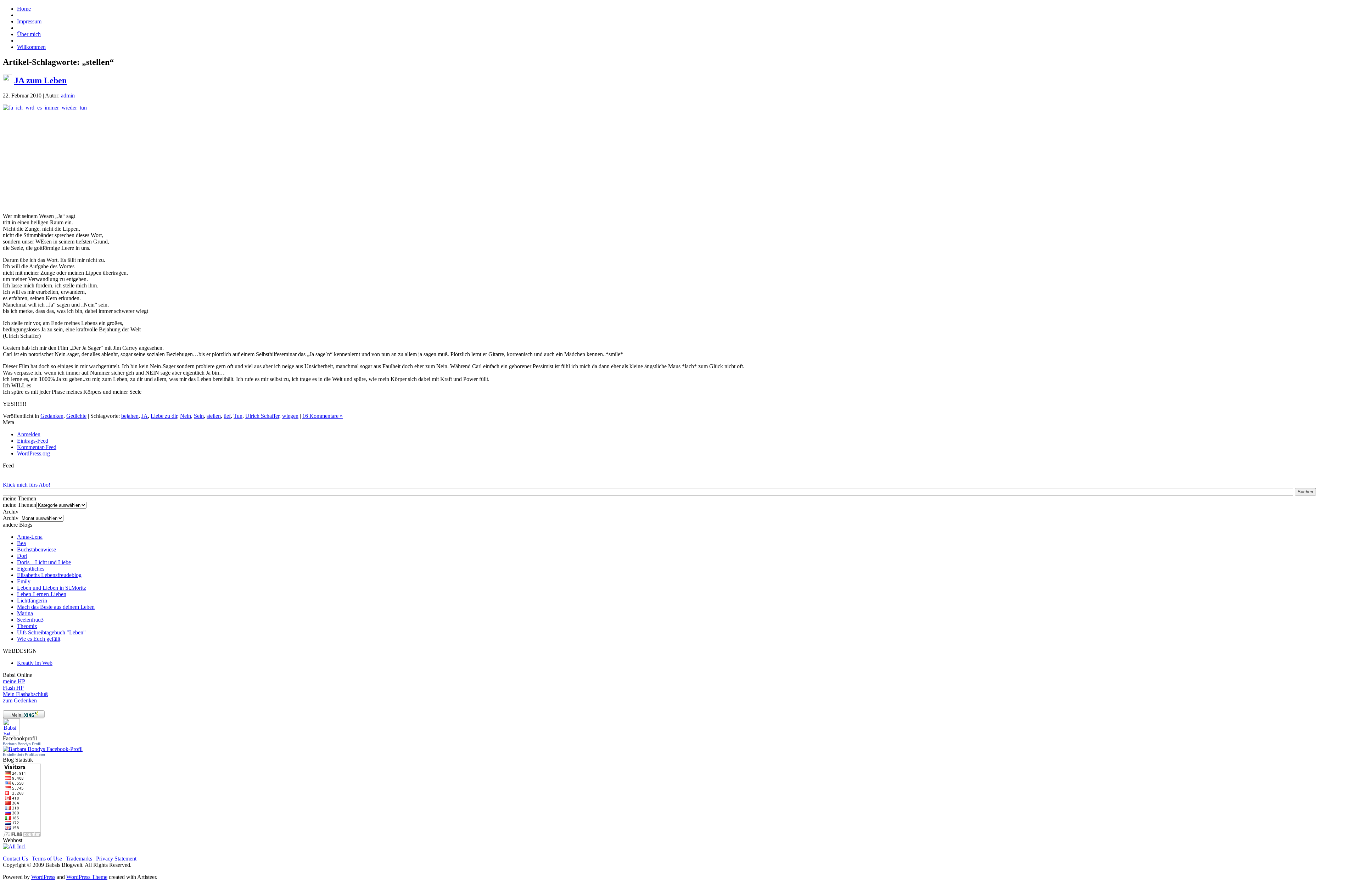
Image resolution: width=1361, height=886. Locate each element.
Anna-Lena (30, 537)
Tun (238, 416)
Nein (185, 416)
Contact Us (15, 859)
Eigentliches (30, 569)
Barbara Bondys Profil (21, 744)
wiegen (290, 416)
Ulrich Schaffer (262, 416)
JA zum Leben (40, 80)
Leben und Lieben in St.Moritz (51, 588)
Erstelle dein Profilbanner (24, 754)
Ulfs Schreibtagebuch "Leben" (51, 632)
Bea (21, 543)
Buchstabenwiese (36, 549)
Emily (23, 581)
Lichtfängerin (32, 601)
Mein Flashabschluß (25, 694)
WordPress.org (33, 453)
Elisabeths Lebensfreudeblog (49, 575)
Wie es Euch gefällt (38, 639)
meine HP (14, 681)
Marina (25, 613)
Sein (199, 416)
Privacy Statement (116, 859)
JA (144, 416)
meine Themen (19, 505)
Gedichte (76, 416)
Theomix (27, 626)
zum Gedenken (20, 700)
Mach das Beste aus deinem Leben (56, 607)
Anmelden (28, 434)
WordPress (43, 877)
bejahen (130, 416)
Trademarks (79, 859)
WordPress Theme (86, 877)
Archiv (10, 518)
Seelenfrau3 (30, 620)
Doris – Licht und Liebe (44, 562)
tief (227, 416)
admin (68, 95)
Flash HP (13, 688)
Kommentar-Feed (36, 447)
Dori (22, 556)
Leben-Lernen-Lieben (41, 594)
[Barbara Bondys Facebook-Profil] (43, 749)
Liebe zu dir (164, 416)
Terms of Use (47, 859)
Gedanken (51, 416)
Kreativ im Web (34, 663)
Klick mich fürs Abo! (26, 485)
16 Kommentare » (322, 416)
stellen (214, 416)
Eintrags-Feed (32, 441)
